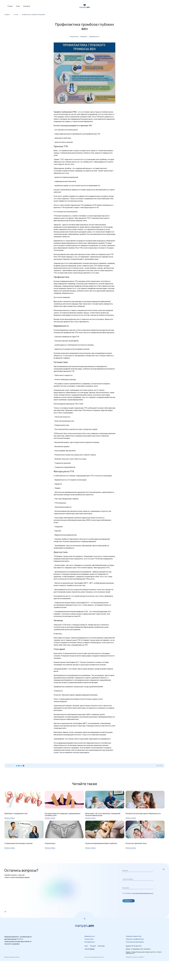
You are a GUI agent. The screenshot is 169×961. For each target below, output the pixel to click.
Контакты (26, 6)
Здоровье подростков (133, 936)
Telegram (93, 946)
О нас (18, 6)
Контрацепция (89, 942)
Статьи (9, 6)
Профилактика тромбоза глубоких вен (33, 14)
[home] (84, 6)
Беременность (89, 936)
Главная (7, 14)
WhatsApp (101, 946)
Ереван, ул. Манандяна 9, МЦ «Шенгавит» (138, 949)
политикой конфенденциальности (142, 893)
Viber (86, 946)
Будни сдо (133, 946)
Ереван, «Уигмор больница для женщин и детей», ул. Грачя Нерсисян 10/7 (143, 952)
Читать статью (9, 818)
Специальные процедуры (135, 942)
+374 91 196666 (89, 949)
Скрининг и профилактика (134, 939)
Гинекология (88, 939)
